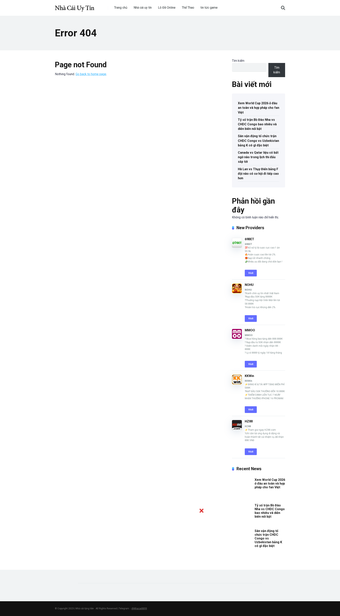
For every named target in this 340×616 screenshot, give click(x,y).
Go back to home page (91, 74)
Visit (250, 273)
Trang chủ (120, 7)
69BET (249, 239)
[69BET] (237, 246)
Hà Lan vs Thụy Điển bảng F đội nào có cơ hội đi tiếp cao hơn (258, 173)
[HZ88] (237, 429)
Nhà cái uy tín (143, 7)
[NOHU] (237, 292)
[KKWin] (237, 383)
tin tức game (209, 7)
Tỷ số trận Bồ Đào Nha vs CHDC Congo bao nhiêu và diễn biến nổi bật (257, 124)
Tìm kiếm (238, 61)
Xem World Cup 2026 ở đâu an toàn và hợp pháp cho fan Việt (258, 107)
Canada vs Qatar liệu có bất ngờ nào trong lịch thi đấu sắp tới (258, 157)
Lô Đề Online (167, 7)
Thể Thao (188, 7)
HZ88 (249, 421)
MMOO (250, 330)
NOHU (249, 285)
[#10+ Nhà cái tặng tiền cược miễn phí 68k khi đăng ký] (74, 6)
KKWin (249, 376)
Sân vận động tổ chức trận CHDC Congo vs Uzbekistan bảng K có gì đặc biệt (258, 140)
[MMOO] (237, 338)
